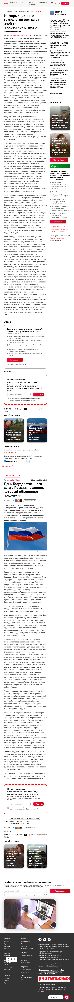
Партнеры (6, 983)
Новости (13, 2)
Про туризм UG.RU (11, 430)
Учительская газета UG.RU (20, 35)
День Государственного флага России (24, 818)
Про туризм (7, 955)
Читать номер (36, 11)
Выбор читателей (60, 13)
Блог (23, 2)
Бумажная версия (26, 969)
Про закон (6, 948)
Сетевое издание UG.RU (27, 955)
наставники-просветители (19, 824)
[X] (21, 500)
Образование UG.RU (34, 423)
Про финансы (7, 962)
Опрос (54, 166)
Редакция (6, 978)
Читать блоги (58, 160)
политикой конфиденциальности (27, 398)
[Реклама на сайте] (66, 997)
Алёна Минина (15, 480)
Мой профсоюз (25, 960)
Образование (7, 941)
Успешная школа (26, 941)
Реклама (6, 980)
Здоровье (6, 964)
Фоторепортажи (26, 977)
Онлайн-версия (25, 972)
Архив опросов (55, 240)
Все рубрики (7, 969)
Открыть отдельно (57, 238)
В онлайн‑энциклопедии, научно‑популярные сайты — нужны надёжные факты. (26, 341)
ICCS (22, 975)
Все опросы (8, 371)
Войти (65, 3)
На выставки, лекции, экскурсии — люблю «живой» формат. (25, 346)
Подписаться (40, 394)
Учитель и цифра (8, 967)
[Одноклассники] (18, 500)
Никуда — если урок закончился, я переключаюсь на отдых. (25, 354)
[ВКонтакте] (16, 500)
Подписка (43, 2)
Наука (5, 944)
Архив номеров (32, 3)
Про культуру (7, 946)
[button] (9, 461)
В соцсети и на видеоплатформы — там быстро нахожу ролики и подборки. (26, 337)
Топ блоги (55, 102)
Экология (6, 951)
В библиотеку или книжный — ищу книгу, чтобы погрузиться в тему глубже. (24, 350)
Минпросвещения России (19, 821)
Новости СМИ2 (7, 466)
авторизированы (10, 452)
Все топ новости (56, 94)
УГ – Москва (24, 958)
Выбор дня (7, 953)
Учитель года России (27, 948)
